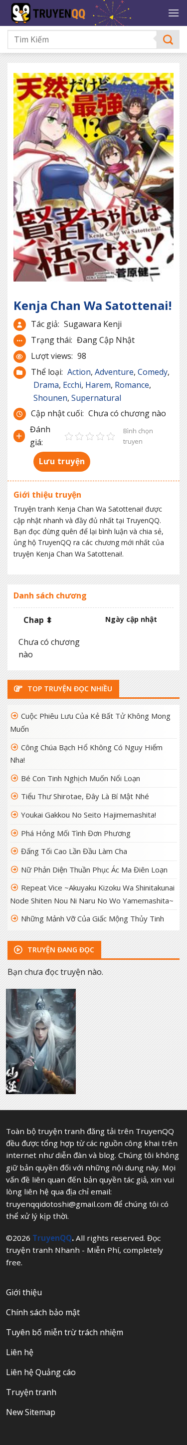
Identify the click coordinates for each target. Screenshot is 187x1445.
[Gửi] (168, 39)
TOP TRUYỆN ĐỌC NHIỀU (68, 688)
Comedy (153, 371)
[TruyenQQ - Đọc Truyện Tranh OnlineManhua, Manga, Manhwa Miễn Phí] (83, 13)
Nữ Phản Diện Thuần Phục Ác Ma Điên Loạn (94, 869)
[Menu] (174, 12)
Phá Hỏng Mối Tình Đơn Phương (76, 833)
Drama (46, 384)
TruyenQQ (52, 1238)
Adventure (114, 371)
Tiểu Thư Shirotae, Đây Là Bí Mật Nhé (85, 796)
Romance (132, 384)
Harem (98, 384)
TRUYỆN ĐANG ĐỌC (59, 949)
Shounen (50, 397)
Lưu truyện (62, 461)
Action (79, 371)
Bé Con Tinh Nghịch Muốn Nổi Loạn (80, 778)
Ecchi (72, 384)
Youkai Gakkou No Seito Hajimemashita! (88, 815)
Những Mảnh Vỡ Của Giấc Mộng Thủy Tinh (92, 918)
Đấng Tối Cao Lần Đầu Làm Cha (74, 851)
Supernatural (96, 397)
